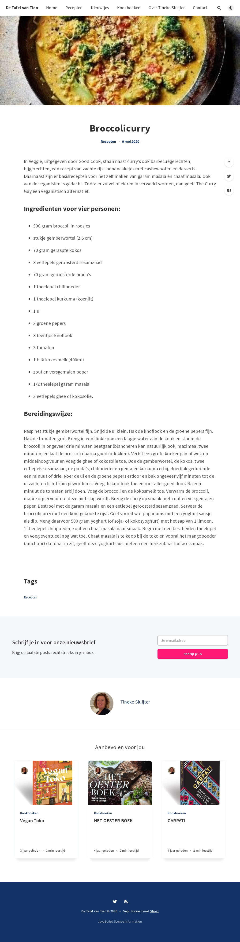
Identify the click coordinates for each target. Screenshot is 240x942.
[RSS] (126, 902)
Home (51, 7)
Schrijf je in (193, 654)
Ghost (154, 911)
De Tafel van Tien (22, 7)
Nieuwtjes (100, 7)
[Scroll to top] (229, 162)
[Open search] (219, 8)
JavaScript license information (120, 921)
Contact (200, 7)
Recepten (73, 7)
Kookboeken (128, 7)
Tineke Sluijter (135, 702)
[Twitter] (229, 176)
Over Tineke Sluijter (167, 7)
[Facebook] (229, 190)
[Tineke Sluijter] (101, 703)
